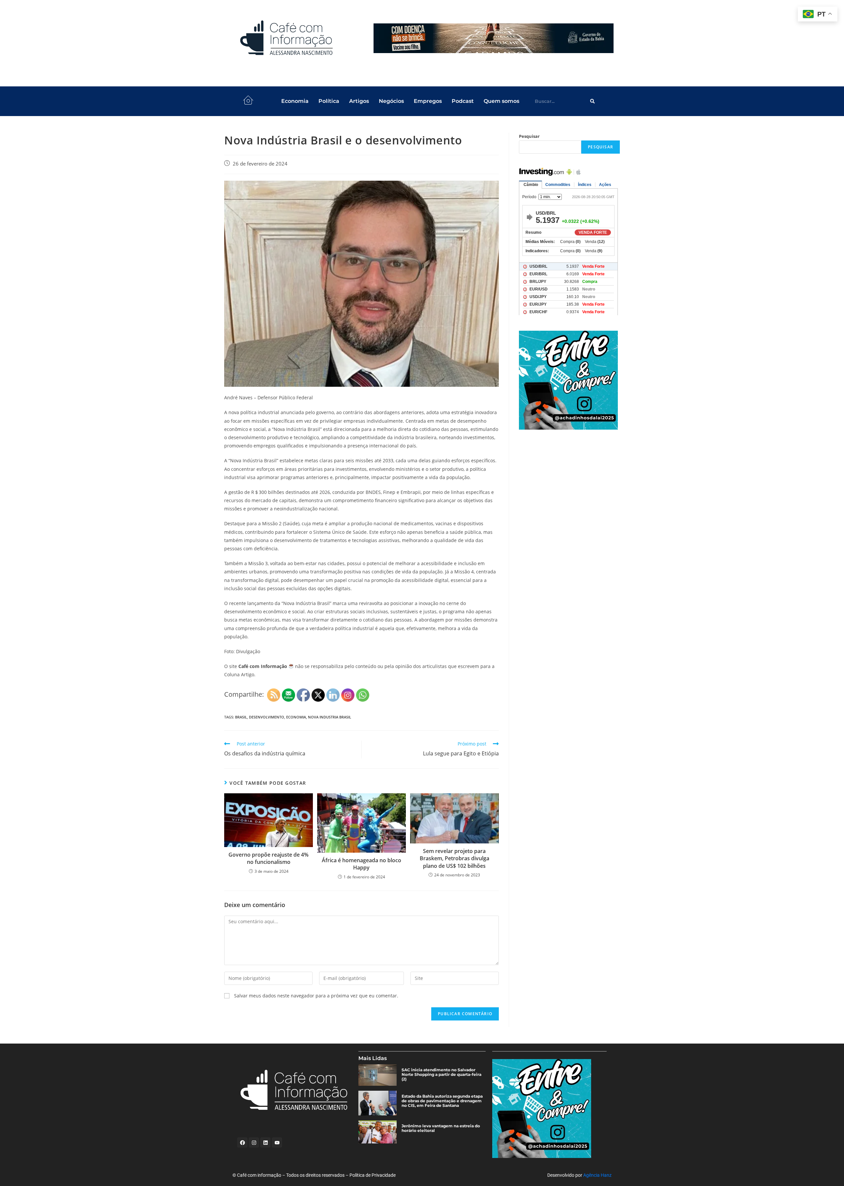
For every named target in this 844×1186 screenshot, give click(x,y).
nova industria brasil (329, 717)
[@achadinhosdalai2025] (569, 380)
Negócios (391, 101)
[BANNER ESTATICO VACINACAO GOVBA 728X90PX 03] (494, 38)
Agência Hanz (597, 1175)
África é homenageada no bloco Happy (361, 864)
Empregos (428, 101)
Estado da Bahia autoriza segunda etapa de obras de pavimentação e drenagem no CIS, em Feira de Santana (442, 1101)
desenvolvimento (266, 717)
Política (328, 101)
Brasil (241, 717)
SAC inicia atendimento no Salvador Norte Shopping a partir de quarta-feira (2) (441, 1074)
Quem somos (501, 101)
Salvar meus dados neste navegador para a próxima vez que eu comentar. (316, 995)
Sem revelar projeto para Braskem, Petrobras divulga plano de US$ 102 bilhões (454, 858)
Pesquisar (529, 136)
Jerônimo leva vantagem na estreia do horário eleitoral (441, 1128)
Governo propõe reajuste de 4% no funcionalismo (268, 858)
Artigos (359, 101)
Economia (295, 101)
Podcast (463, 101)
